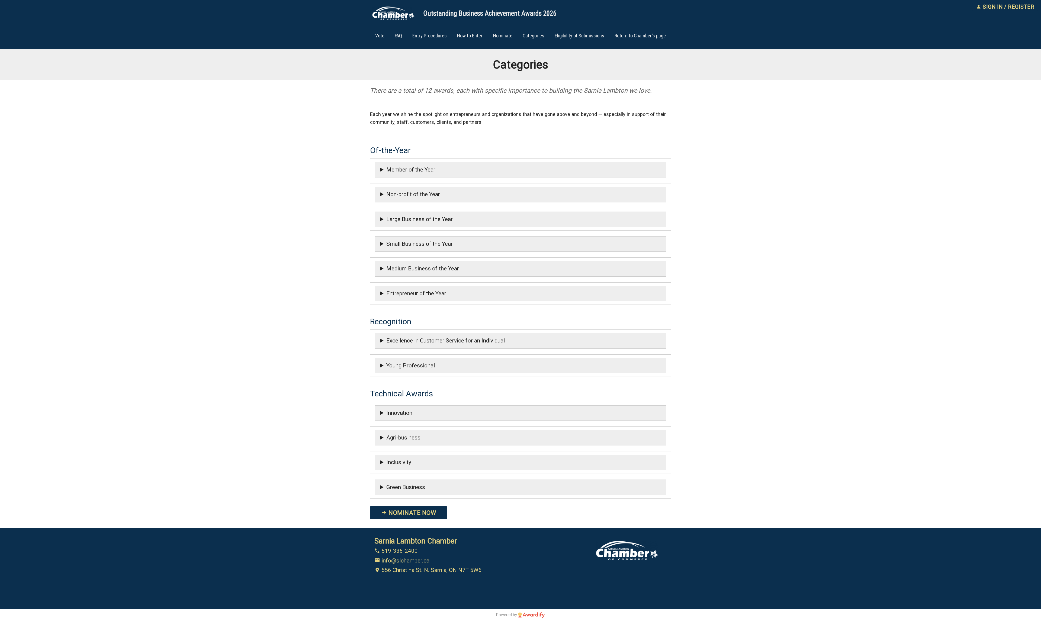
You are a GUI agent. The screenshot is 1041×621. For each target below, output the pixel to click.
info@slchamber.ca (404, 560)
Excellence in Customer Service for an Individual (445, 340)
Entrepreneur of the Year (416, 293)
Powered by (507, 614)
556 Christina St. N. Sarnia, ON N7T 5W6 (431, 570)
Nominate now (411, 512)
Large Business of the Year (419, 219)
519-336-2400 (399, 551)
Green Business (405, 487)
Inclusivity (398, 462)
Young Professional (410, 365)
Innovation (399, 413)
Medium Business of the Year (422, 268)
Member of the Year (410, 169)
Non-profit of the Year (413, 194)
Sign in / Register (1007, 7)
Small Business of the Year (419, 244)
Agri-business (403, 437)
